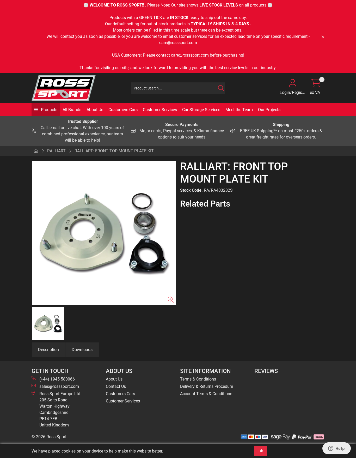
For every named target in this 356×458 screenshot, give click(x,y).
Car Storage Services (201, 109)
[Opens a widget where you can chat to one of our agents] (336, 448)
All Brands (72, 109)
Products (48, 109)
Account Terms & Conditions (206, 393)
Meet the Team (239, 109)
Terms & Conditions (198, 379)
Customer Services (160, 109)
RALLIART (56, 150)
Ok (261, 451)
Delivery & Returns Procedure (206, 386)
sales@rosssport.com (59, 386)
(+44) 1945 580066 (57, 379)
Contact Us (116, 386)
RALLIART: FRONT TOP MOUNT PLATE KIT (114, 150)
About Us (95, 109)
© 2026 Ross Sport (49, 436)
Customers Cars (123, 109)
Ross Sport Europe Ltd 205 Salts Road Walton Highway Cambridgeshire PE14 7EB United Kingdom (59, 409)
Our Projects (269, 109)
